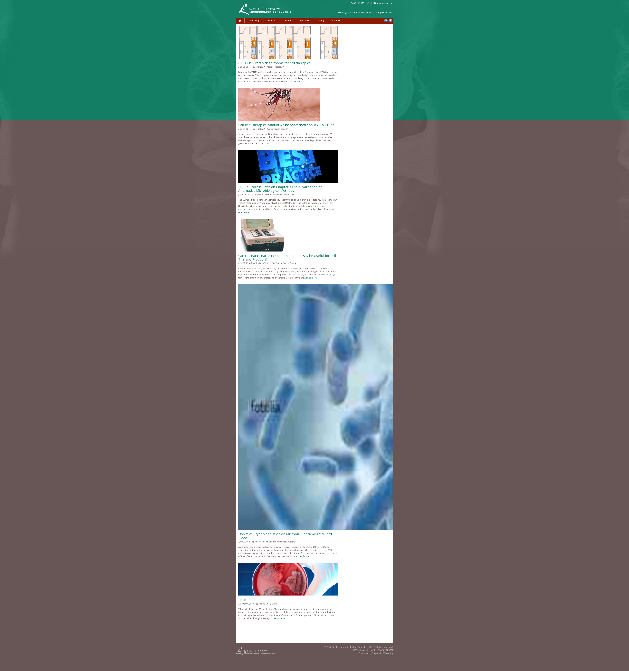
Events (288, 20)
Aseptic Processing (275, 66)
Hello (242, 599)
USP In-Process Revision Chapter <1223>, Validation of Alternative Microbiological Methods (280, 189)
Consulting (254, 20)
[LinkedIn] (386, 20)
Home (240, 20)
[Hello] (288, 594)
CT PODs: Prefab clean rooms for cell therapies (274, 63)
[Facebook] (390, 20)
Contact (336, 20)
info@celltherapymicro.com (379, 3)
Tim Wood (260, 66)
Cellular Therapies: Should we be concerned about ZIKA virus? (286, 125)
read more (295, 81)
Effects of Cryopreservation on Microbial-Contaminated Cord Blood (285, 536)
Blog (321, 20)
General (273, 603)
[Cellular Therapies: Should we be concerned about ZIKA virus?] (279, 119)
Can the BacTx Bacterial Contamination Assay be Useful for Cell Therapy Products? (287, 257)
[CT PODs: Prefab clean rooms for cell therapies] (288, 57)
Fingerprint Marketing (382, 653)
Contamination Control (277, 128)
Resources (305, 20)
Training (272, 20)
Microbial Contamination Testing (279, 194)
